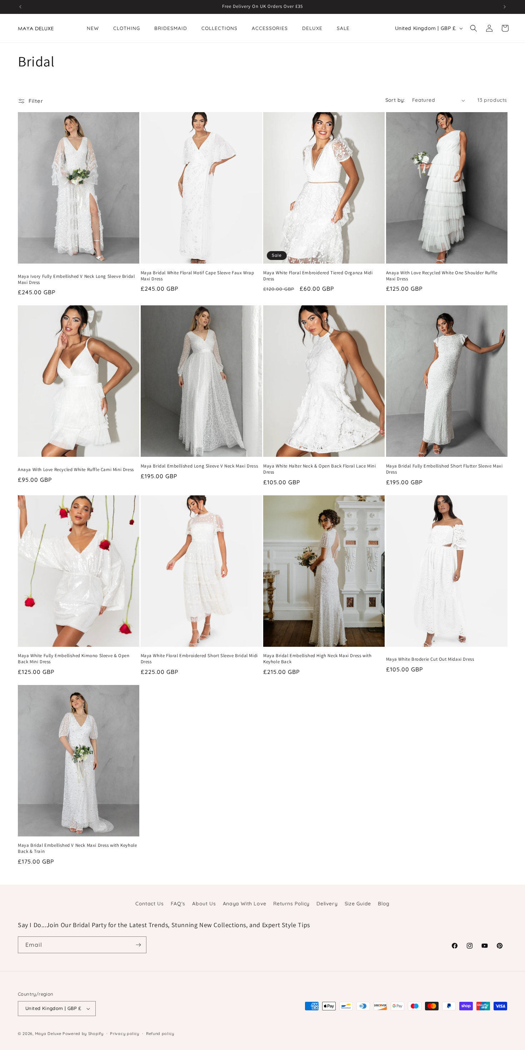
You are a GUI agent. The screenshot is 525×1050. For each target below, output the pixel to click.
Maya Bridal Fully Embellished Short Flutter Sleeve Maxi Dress (444, 469)
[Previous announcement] (20, 7)
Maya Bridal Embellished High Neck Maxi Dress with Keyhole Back (317, 659)
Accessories (270, 28)
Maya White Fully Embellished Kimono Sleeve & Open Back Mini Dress (73, 659)
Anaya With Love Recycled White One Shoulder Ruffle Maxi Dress (442, 276)
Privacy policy (124, 1033)
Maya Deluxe (48, 1033)
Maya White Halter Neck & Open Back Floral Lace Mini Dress (319, 469)
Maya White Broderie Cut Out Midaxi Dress (430, 659)
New (93, 28)
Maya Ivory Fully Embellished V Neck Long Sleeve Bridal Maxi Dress (76, 279)
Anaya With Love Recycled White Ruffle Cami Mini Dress (76, 469)
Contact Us (149, 903)
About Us (204, 903)
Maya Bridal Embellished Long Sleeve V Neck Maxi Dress (199, 466)
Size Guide (358, 903)
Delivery (327, 903)
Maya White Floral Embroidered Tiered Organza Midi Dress (317, 276)
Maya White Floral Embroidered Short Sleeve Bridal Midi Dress (199, 659)
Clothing (126, 28)
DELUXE (312, 28)
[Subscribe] (138, 944)
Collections (219, 28)
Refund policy (160, 1033)
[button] (473, 28)
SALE (343, 28)
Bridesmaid (170, 28)
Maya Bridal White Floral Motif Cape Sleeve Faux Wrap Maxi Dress (197, 276)
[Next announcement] (504, 7)
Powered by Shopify (83, 1033)
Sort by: (395, 100)
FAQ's (178, 903)
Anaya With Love (244, 903)
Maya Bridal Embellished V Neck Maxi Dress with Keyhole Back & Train (77, 848)
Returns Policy (291, 903)
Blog (383, 903)
